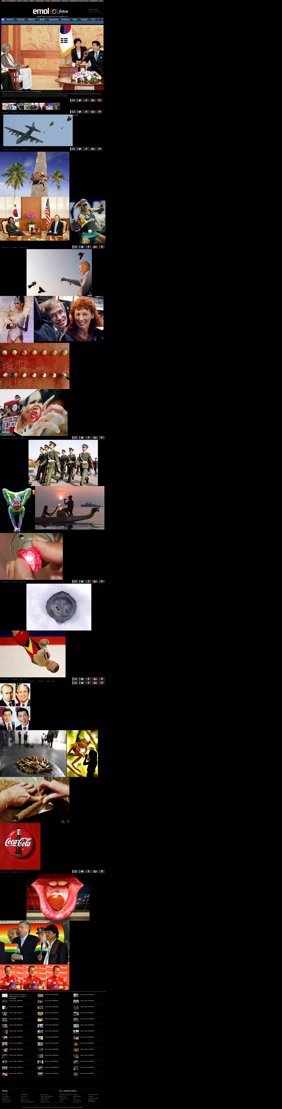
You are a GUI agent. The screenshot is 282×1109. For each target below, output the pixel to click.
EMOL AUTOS (44, 1094)
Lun (100, 1)
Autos (48, 1)
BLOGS (61, 1100)
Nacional (10, 19)
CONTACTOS (44, 1100)
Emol (3, 1)
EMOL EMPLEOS (45, 1098)
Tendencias (65, 19)
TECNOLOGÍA (6, 1102)
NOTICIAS (5, 1094)
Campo (32, 1)
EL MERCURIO (63, 1098)
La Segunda (93, 1)
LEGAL (61, 1102)
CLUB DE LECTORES (65, 1094)
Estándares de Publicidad (76, 1107)
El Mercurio (11, 1)
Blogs (19, 1)
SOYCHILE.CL (77, 1102)
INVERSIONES (77, 1096)
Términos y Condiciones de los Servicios (57, 1107)
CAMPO (75, 1094)
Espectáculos (53, 19)
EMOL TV (23, 1098)
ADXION (90, 1096)
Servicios (84, 19)
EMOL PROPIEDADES (46, 1096)
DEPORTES (5, 1098)
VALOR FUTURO (93, 1098)
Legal (25, 1)
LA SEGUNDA (77, 1100)
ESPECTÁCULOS (7, 1100)
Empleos (65, 1)
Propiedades (56, 1)
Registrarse (97, 12)
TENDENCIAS (24, 1094)
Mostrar (52, 5)
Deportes (32, 19)
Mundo (42, 19)
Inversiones (40, 1)
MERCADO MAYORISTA (91, 1100)
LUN (74, 1098)
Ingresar (90, 12)
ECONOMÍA (5, 1096)
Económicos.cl (74, 1)
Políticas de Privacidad (39, 1107)
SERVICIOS (24, 1096)
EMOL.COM (62, 1096)
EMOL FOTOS (25, 1100)
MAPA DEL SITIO (45, 1102)
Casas (86, 1)
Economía (20, 19)
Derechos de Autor (27, 1107)
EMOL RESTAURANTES (27, 1102)
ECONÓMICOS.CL (93, 1094)
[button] (101, 27)
